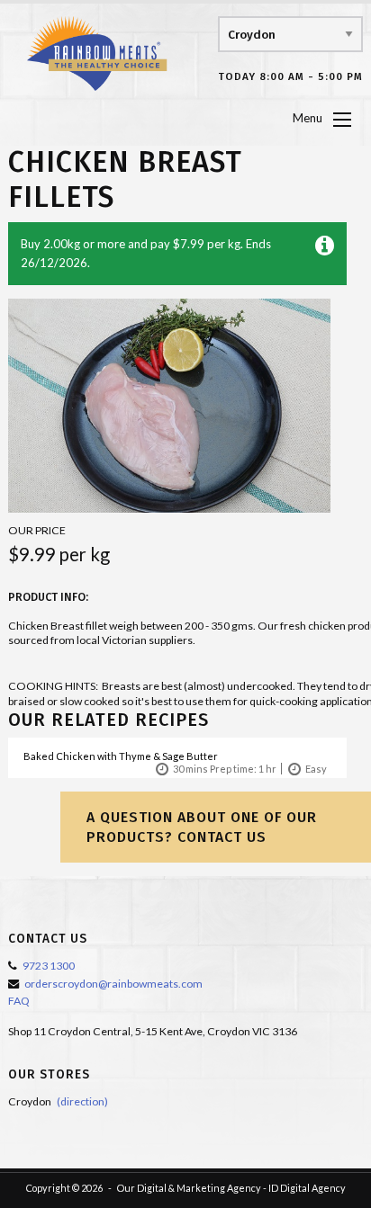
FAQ (19, 1000)
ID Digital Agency (307, 1188)
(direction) (82, 1101)
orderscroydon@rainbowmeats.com (113, 983)
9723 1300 (49, 965)
